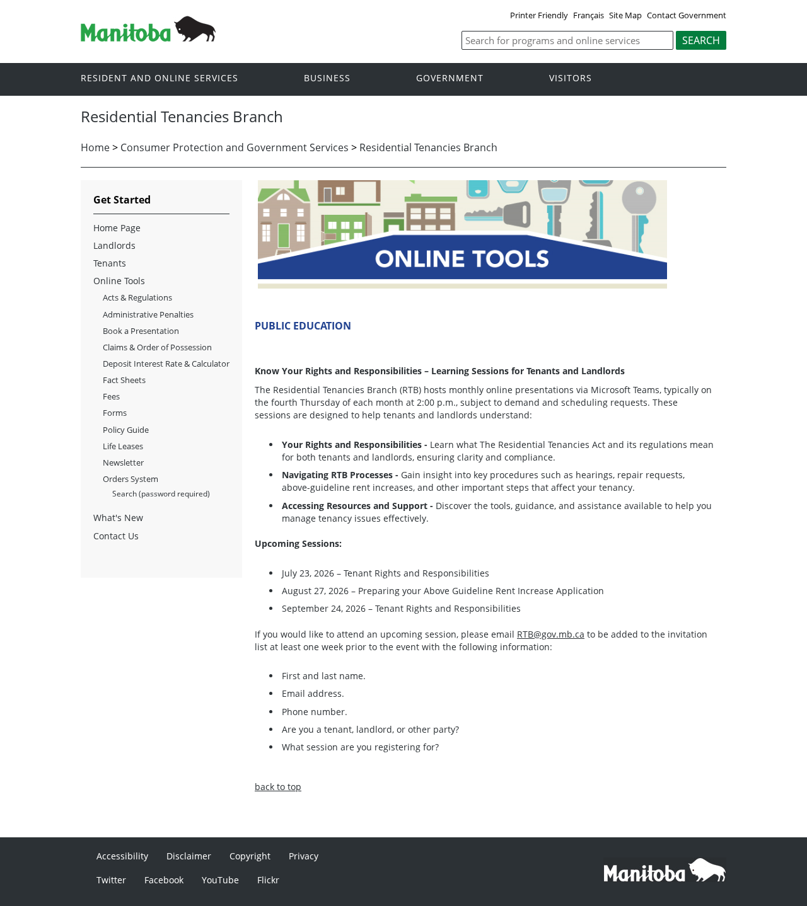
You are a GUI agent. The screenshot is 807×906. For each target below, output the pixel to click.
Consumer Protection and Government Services (234, 147)
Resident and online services (159, 78)
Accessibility (122, 856)
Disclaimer (188, 856)
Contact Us (116, 536)
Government (450, 78)
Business (327, 78)
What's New (118, 518)
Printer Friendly (539, 15)
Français (588, 15)
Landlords (114, 245)
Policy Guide (126, 429)
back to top (278, 787)
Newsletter (123, 462)
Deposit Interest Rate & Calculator (166, 363)
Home (95, 147)
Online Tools (119, 281)
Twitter (111, 880)
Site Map (625, 15)
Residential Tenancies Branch (428, 147)
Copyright (249, 856)
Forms (115, 412)
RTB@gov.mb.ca (550, 634)
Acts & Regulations (137, 297)
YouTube (220, 880)
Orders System (130, 479)
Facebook (163, 880)
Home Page (117, 228)
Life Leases (123, 446)
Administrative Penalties (148, 314)
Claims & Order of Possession (157, 347)
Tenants (109, 263)
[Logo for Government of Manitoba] (148, 38)
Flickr (268, 880)
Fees (111, 396)
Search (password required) (161, 493)
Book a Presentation (141, 330)
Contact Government (686, 15)
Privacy (303, 856)
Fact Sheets (124, 380)
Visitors (570, 78)
